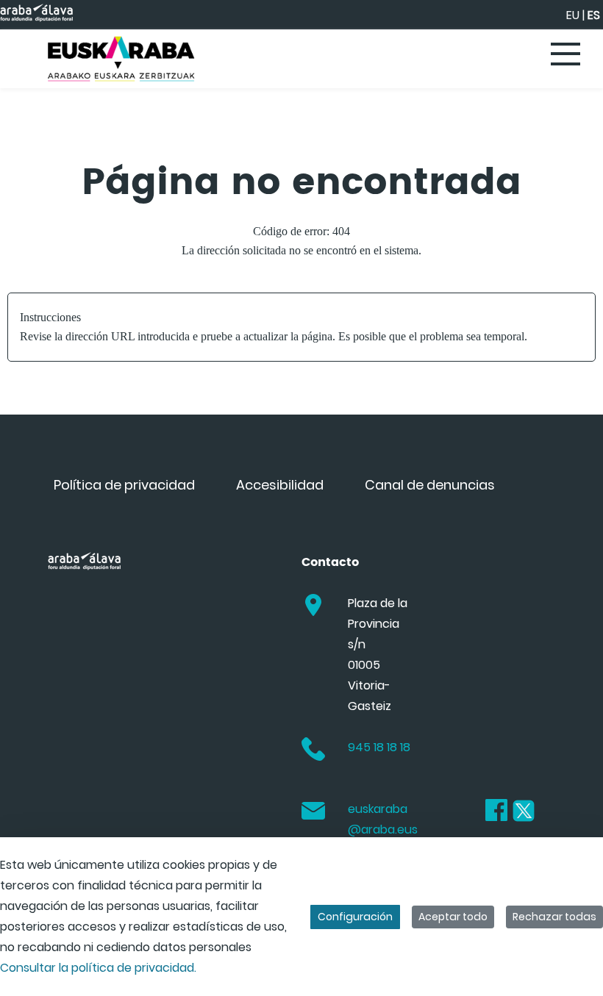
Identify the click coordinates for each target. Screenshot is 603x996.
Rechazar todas (554, 916)
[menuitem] (124, 485)
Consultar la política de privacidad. (98, 967)
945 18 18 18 (379, 747)
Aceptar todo (453, 916)
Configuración (355, 916)
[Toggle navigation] (566, 55)
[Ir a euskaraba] (121, 58)
